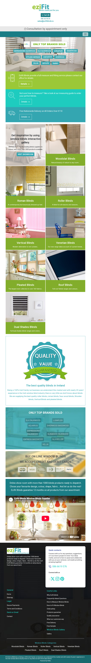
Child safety (51, 609)
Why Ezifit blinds (52, 595)
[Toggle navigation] (85, 34)
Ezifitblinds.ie (14, 657)
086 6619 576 (59, 566)
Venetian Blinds (73, 646)
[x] (53, 579)
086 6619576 (45, 19)
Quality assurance (53, 616)
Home (9, 594)
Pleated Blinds (30, 650)
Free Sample (51, 626)
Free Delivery (51, 622)
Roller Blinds (45, 646)
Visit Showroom (25, 154)
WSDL (49, 661)
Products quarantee (54, 612)
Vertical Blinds (59, 646)
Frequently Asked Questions (56, 598)
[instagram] (57, 579)
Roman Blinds (32, 646)
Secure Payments (13, 605)
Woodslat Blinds (17, 646)
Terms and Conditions (14, 609)
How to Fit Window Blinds (55, 605)
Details (24, 84)
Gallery (49, 634)
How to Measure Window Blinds (58, 602)
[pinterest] (62, 579)
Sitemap (10, 597)
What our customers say (55, 619)
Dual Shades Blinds (58, 650)
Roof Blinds (43, 650)
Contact (9, 616)
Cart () (46, 15)
